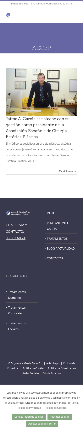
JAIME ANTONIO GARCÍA (57, 226)
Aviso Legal (52, 363)
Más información (68, 171)
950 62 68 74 (65, 3)
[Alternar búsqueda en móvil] (67, 15)
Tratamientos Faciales (17, 326)
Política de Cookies (33, 368)
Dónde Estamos (20, 3)
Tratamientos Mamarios (17, 294)
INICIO (51, 213)
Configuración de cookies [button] (28, 416)
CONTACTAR (55, 258)
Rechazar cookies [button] (59, 416)
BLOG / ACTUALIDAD (61, 248)
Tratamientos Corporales (17, 310)
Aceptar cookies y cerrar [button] (42, 423)
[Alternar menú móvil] (75, 15)
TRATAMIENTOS (57, 238)
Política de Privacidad (29, 407)
